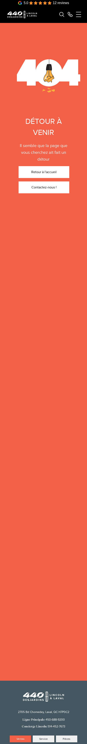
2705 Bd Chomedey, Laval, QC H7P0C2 (43, 712)
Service (43, 738)
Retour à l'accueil (44, 172)
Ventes (20, 738)
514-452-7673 (56, 726)
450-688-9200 (55, 719)
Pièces (66, 738)
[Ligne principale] (70, 14)
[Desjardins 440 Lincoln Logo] (24, 14)
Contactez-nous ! (44, 187)
